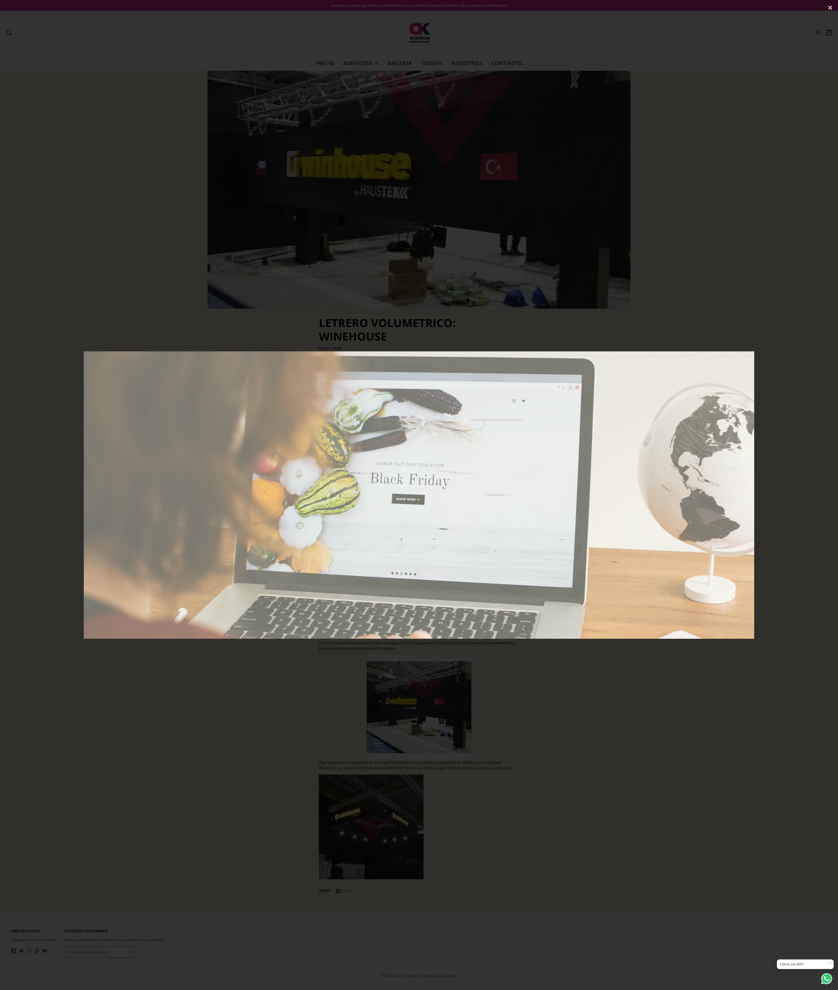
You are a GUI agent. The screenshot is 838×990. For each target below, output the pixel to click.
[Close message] (830, 962)
